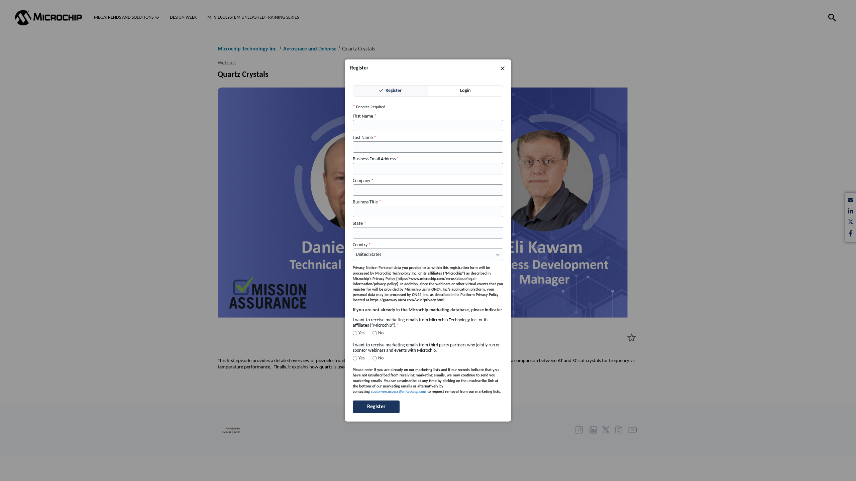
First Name (365, 116)
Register (393, 90)
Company (363, 180)
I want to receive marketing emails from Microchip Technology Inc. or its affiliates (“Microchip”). (420, 323)
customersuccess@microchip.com (398, 392)
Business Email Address (376, 159)
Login (465, 90)
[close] (502, 68)
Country (362, 245)
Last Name (364, 138)
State (359, 223)
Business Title (367, 202)
